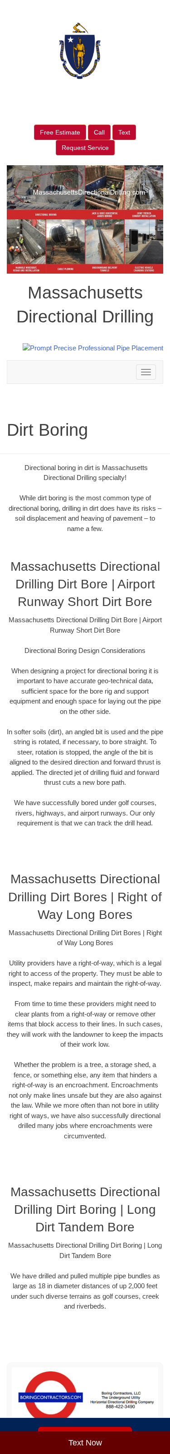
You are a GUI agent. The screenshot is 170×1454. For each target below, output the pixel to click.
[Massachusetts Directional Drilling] (85, 1397)
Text (124, 132)
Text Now (85, 1442)
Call (99, 132)
